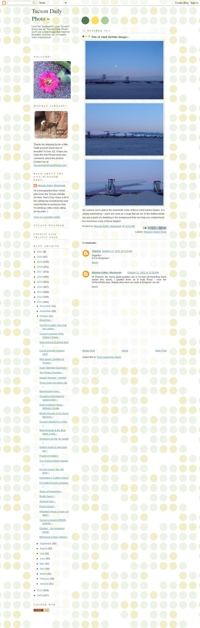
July (42, 553)
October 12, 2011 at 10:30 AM (143, 272)
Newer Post (88, 350)
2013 (40, 292)
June (43, 558)
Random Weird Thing (155, 232)
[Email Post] (144, 227)
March (43, 574)
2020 (40, 256)
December (46, 306)
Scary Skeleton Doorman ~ (53, 367)
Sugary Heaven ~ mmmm (52, 377)
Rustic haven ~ (47, 496)
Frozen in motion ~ (49, 455)
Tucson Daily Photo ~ (47, 14)
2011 (40, 302)
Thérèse (96, 251)
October (44, 316)
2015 (40, 282)
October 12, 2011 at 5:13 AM (117, 251)
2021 (40, 251)
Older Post (160, 350)
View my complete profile (47, 217)
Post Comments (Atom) (109, 357)
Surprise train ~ (47, 501)
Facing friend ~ (47, 506)
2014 (40, 287)
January (44, 583)
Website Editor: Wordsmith (106, 272)
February (45, 578)
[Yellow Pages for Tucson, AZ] (41, 611)
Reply (95, 262)
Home (125, 350)
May (42, 563)
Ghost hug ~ (45, 320)
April (42, 568)
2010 (40, 590)
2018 (40, 267)
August (44, 548)
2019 (40, 262)
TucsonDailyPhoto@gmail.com (50, 165)
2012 (40, 297)
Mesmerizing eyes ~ (50, 391)
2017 (40, 271)
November (46, 311)
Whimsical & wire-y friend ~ (53, 537)
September (46, 543)
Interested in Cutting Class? (54, 478)
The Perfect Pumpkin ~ (51, 372)
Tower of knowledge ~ (51, 491)
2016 (40, 277)
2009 (40, 595)
